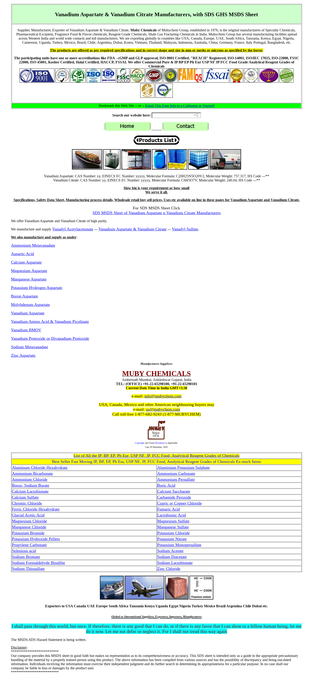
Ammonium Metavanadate (33, 245)
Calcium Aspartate (26, 262)
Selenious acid (24, 550)
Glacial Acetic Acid (28, 515)
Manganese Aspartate (29, 279)
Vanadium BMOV (26, 330)
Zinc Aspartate (23, 355)
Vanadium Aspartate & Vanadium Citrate (133, 229)
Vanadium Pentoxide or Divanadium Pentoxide (50, 338)
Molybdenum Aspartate (30, 304)
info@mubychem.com (162, 396)
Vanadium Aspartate (27, 313)
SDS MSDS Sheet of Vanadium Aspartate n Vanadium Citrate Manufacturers (157, 213)
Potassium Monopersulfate (179, 545)
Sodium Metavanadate (29, 347)
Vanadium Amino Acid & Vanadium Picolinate (50, 321)
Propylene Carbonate (29, 545)
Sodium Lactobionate (175, 562)
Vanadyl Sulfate (185, 229)
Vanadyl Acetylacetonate (72, 229)
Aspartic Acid (22, 253)
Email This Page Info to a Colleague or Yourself (179, 106)
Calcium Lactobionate (30, 491)
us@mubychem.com (163, 409)
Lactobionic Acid (171, 515)
